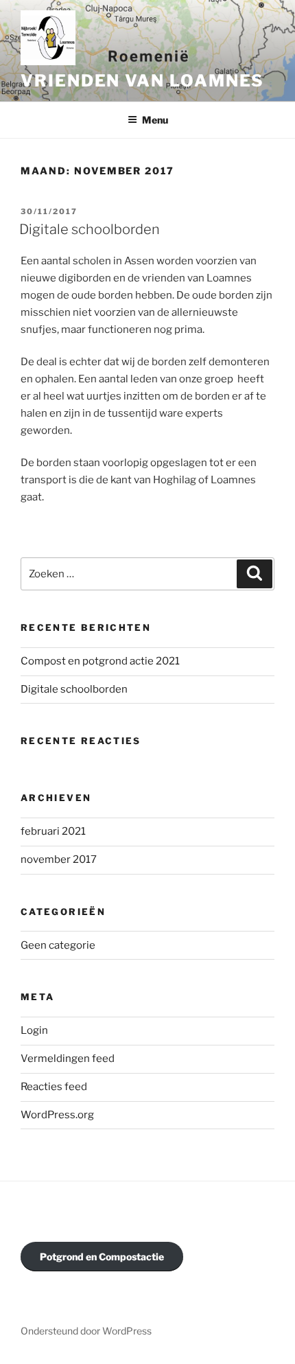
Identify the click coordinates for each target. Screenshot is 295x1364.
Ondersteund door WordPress (86, 1331)
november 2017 (59, 859)
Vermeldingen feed (68, 1058)
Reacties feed (54, 1086)
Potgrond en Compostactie (102, 1256)
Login (34, 1030)
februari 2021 (53, 831)
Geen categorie (58, 945)
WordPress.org (57, 1115)
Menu (155, 120)
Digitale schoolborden (89, 229)
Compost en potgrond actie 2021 (100, 661)
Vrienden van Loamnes (142, 81)
